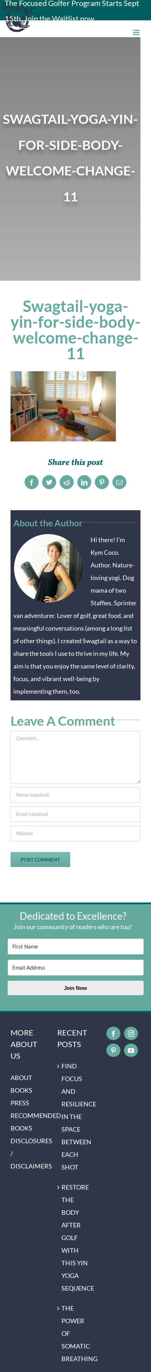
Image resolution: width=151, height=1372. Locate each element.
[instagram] (131, 1033)
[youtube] (131, 1050)
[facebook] (113, 1033)
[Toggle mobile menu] (136, 32)
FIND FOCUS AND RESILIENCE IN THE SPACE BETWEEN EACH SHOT (75, 1116)
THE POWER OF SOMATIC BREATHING (75, 1333)
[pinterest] (113, 1050)
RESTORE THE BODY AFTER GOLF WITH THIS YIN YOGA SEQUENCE (75, 1237)
